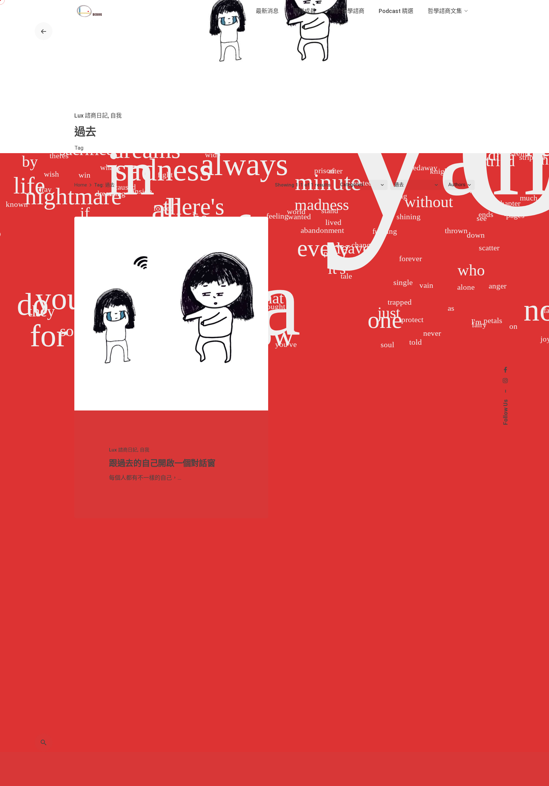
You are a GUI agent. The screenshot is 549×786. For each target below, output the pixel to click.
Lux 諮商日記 (91, 115)
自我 (116, 115)
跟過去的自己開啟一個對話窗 (162, 463)
